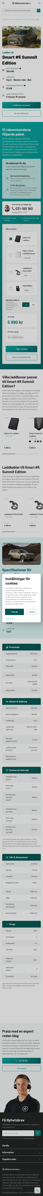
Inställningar (10, 618)
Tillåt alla (14, 612)
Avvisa (32, 612)
